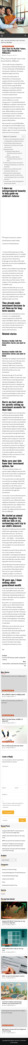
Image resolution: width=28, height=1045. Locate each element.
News (3, 882)
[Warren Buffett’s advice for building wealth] (14, 683)
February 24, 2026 (10, 1005)
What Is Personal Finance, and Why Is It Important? (12, 720)
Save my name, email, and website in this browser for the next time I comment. (13, 805)
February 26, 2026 (10, 952)
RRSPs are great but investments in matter (13, 840)
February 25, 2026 (10, 977)
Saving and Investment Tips (8, 46)
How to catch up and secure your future (12, 746)
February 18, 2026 (10, 747)
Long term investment (8, 879)
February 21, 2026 (10, 696)
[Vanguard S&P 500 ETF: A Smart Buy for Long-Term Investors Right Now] (14, 910)
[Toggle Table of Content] (22, 136)
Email (17, 787)
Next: (14, 664)
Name (4, 787)
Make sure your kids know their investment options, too (12, 170)
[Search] (25, 35)
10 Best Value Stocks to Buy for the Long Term (13, 836)
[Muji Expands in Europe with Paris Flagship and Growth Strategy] (14, 1018)
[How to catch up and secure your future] (14, 735)
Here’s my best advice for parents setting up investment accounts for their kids (14, 164)
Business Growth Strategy (9, 869)
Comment (5, 766)
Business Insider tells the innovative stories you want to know (14, 153)
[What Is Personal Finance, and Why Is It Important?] (14, 708)
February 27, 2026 (10, 924)
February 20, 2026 (10, 723)
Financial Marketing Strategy (10, 875)
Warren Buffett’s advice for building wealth (13, 694)
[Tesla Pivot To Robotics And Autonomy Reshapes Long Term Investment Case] (14, 991)
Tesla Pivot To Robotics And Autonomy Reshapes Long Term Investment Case (12, 844)
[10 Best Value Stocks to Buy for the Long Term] (14, 937)
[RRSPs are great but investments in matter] (14, 965)
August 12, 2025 (11, 55)
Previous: (13, 657)
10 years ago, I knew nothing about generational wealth (14, 182)
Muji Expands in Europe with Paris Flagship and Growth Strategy (13, 849)
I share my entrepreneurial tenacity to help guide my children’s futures (14, 140)
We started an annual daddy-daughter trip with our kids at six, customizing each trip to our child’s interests (14, 176)
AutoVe (3, 894)
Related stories (8, 149)
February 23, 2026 (10, 1032)
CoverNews (23, 1040)
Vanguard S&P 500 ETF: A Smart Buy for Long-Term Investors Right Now (13, 831)
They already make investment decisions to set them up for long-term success (13, 145)
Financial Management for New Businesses (14, 872)
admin (5, 55)
